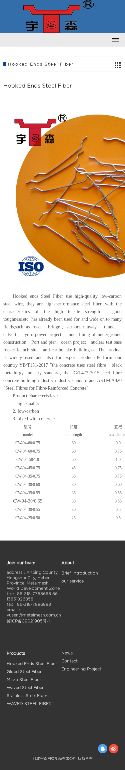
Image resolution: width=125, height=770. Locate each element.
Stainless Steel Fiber (27, 695)
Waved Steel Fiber (25, 687)
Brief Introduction (79, 573)
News (67, 652)
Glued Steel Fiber (24, 671)
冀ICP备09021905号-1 (28, 620)
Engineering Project (81, 668)
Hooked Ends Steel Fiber (32, 663)
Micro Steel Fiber (24, 679)
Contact (69, 660)
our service (72, 580)
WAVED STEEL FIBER (29, 703)
